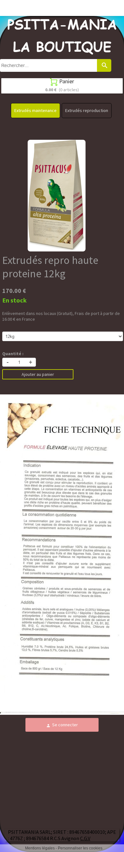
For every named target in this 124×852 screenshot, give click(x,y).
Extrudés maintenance (35, 110)
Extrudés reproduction (86, 110)
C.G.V (85, 838)
